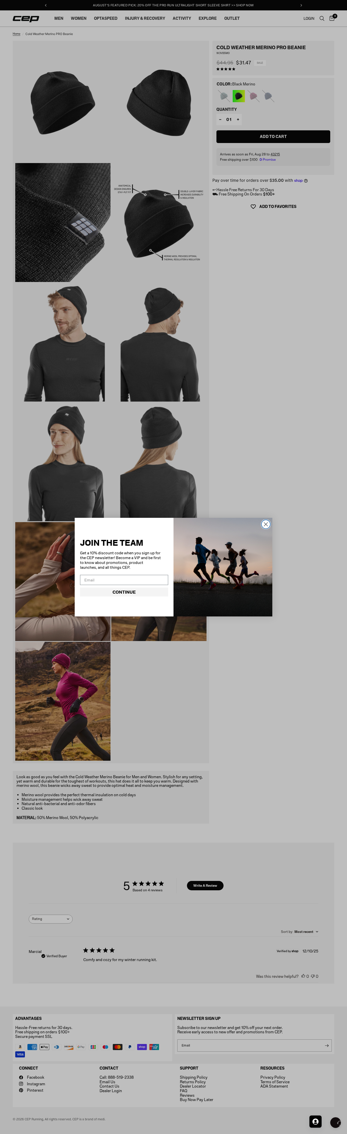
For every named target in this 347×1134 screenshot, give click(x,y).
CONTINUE (124, 592)
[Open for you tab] (315, 1121)
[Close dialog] (265, 524)
